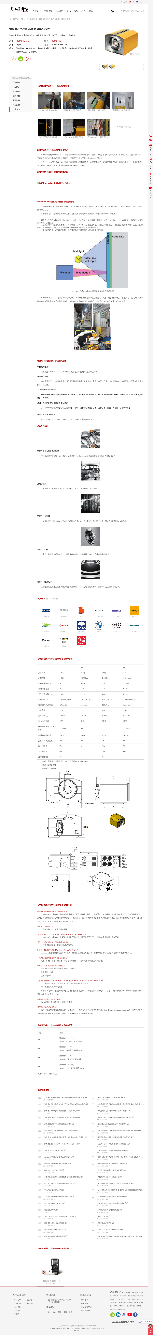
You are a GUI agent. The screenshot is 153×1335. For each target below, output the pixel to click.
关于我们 (36, 11)
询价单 (13, 59)
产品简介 (16, 87)
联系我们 (17, 1310)
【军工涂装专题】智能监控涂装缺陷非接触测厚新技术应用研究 (119, 1130)
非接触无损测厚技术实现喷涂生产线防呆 (112, 1164)
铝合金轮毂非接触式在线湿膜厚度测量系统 (112, 1203)
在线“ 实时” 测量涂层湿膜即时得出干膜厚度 (59, 1216)
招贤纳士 (17, 1314)
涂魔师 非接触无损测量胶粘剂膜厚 (123, 110)
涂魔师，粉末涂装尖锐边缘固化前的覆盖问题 (113, 1144)
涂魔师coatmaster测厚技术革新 (54, 1150)
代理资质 (17, 1307)
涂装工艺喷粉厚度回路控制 (49, 137)
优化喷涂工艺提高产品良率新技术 (109, 1177)
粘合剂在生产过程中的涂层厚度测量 (110, 1230)
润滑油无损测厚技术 (105, 1216)
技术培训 (84, 1304)
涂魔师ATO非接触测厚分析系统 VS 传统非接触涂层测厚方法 (65, 1137)
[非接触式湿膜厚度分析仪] (50, 1276)
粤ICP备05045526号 (75, 1328)
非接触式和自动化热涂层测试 (54, 1203)
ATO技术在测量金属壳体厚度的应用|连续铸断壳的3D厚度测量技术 (67, 1097)
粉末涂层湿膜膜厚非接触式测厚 (55, 1236)
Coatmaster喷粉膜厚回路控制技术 (99, 137)
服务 (76, 11)
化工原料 (59, 11)
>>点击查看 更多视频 (123, 127)
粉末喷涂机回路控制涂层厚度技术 (109, 1210)
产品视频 (16, 82)
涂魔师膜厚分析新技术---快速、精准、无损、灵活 (61, 1144)
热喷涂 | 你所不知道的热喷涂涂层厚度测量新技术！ (115, 1117)
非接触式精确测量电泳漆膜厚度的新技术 (58, 1164)
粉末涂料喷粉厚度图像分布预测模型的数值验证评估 (116, 1183)
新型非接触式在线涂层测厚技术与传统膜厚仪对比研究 (63, 1177)
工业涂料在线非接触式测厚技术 (55, 1223)
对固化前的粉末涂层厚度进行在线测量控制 (112, 1197)
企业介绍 (17, 1300)
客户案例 (16, 91)
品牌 (83, 11)
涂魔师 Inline (57, 41)
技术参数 (16, 96)
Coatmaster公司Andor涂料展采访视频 (50, 110)
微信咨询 (21, 59)
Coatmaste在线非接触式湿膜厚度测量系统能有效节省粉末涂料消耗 (120, 1236)
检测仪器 (48, 11)
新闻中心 (17, 1304)
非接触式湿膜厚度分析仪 (50, 1281)
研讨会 (30, 1304)
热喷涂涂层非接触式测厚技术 (54, 1230)
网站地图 (76, 1330)
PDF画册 (28, 59)
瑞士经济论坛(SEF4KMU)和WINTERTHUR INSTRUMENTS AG (119, 1190)
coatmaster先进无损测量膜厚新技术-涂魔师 (112, 1150)
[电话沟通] (150, 136)
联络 (91, 11)
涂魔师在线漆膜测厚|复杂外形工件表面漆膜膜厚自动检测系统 (65, 1104)
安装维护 (84, 1300)
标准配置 (16, 105)
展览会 (30, 1300)
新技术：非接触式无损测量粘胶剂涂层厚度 (59, 1183)
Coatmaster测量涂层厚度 (74, 137)
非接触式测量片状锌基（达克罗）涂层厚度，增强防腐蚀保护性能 (120, 1157)
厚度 (40, 19)
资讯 (69, 11)
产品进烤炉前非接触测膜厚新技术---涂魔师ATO (114, 1111)
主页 (27, 19)
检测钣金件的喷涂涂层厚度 (53, 1170)
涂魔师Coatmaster (23, 41)
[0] (112, 11)
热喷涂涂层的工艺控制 (105, 1223)
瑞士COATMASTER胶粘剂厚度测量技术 (111, 1097)
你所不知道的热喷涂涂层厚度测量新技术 (112, 1170)
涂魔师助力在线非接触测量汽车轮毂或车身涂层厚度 (62, 1117)
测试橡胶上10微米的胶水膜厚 (99, 110)
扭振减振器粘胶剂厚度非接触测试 (74, 110)
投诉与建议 (85, 1310)
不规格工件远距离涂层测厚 (53, 1190)
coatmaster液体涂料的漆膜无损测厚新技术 (58, 1157)
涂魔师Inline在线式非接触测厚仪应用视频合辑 (113, 1124)
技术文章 (16, 109)
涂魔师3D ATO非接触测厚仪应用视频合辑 (58, 1124)
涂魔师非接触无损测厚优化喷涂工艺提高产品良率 (61, 1111)
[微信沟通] (150, 139)
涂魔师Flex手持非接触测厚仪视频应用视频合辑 (60, 1130)
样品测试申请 (86, 1307)
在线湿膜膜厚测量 (50, 1210)
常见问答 (16, 100)
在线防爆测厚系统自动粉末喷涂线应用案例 (59, 1197)
